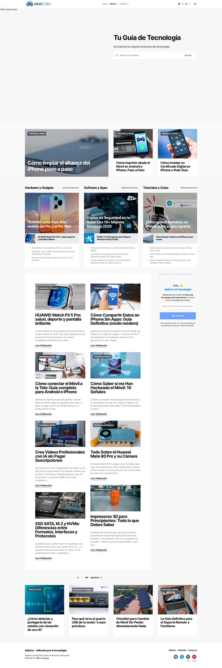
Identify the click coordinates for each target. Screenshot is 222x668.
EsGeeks (182, 650)
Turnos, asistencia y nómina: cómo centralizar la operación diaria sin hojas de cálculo (111, 261)
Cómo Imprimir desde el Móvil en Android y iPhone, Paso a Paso (133, 166)
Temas (113, 4)
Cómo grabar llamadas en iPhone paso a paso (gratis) (168, 224)
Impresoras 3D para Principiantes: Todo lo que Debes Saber (114, 520)
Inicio (105, 4)
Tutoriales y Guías (37, 133)
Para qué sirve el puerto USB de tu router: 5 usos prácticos (52, 259)
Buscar (188, 55)
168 (86, 577)
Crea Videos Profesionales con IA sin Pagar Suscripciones (60, 456)
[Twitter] (183, 4)
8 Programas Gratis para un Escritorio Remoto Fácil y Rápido (113, 249)
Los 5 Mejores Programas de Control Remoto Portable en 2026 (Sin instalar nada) (109, 255)
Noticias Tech (35, 589)
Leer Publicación (43, 345)
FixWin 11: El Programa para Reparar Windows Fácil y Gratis (114, 238)
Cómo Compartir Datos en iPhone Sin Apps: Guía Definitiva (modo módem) (170, 261)
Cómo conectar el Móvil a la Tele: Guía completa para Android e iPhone (58, 387)
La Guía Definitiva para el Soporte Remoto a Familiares (176, 622)
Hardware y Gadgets (39, 188)
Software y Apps (95, 188)
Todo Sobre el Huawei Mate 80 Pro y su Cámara (52, 248)
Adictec (172, 650)
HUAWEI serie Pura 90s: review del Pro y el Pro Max (49, 224)
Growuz (46, 658)
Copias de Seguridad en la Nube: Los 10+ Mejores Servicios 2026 (108, 222)
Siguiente (95, 577)
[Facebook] (179, 4)
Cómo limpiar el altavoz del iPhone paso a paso (58, 166)
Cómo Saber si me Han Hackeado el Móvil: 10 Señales (111, 387)
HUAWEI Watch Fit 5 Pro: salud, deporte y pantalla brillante (56, 238)
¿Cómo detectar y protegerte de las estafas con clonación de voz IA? (42, 624)
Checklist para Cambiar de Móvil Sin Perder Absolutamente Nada (132, 622)
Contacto (192, 650)
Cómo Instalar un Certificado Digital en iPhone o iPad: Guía (175, 166)
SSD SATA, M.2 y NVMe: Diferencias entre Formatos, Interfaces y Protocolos (53, 252)
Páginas (124, 4)
